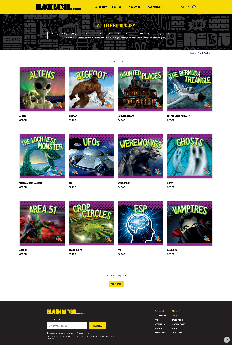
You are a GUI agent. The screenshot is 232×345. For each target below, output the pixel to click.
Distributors (178, 324)
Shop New (101, 6)
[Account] (188, 7)
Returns (159, 328)
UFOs (71, 183)
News (174, 316)
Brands (117, 6)
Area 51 (23, 250)
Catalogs (177, 332)
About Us (135, 6)
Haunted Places (126, 116)
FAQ (157, 320)
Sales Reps (177, 320)
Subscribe (97, 325)
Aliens (22, 116)
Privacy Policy (82, 333)
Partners (154, 6)
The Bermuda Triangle (178, 116)
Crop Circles (75, 250)
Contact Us (161, 316)
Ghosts (170, 183)
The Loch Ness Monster (31, 183)
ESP (119, 250)
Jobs (174, 328)
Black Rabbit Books (71, 336)
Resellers (160, 324)
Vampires (172, 250)
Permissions (161, 332)
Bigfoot (73, 116)
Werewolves (124, 183)
